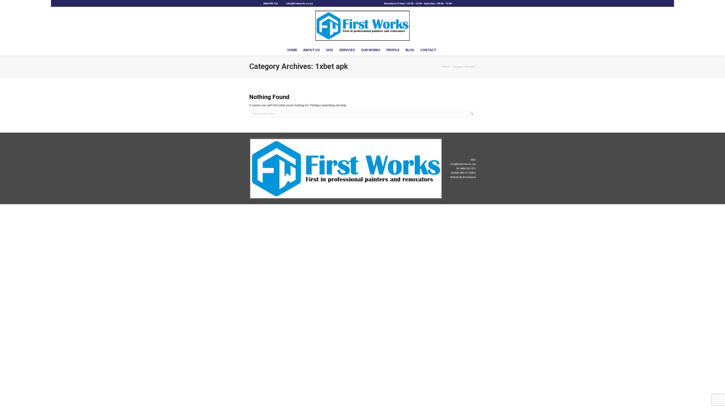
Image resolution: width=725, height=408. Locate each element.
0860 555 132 (270, 3)
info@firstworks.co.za (462, 164)
